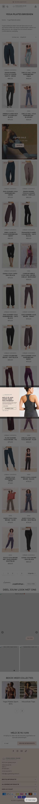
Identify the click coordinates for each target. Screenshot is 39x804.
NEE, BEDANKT (6, 410)
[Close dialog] (38, 388)
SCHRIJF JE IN (9, 408)
